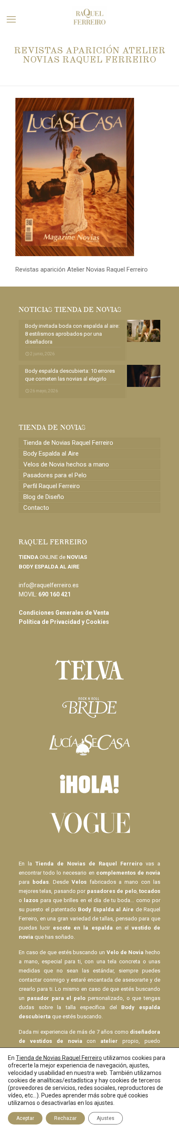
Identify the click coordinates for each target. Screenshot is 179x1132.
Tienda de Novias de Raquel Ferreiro (88, 863)
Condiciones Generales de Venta (64, 612)
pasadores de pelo (112, 891)
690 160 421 (54, 594)
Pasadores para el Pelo (55, 475)
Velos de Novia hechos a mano (66, 464)
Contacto (36, 507)
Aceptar (25, 1118)
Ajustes (105, 1118)
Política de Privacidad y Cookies (64, 621)
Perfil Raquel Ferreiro (51, 486)
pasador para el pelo (56, 998)
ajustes (103, 1103)
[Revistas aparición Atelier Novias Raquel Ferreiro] (74, 254)
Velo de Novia (125, 952)
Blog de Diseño (43, 497)
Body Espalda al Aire (51, 453)
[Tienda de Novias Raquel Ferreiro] (89, 12)
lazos (31, 900)
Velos (79, 882)
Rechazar (65, 1118)
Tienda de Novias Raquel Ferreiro (68, 442)
